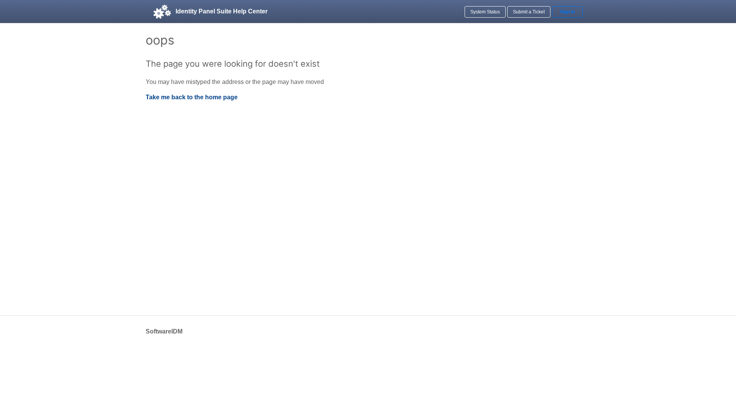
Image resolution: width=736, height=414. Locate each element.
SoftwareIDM (164, 331)
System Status (485, 12)
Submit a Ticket (529, 12)
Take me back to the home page (192, 97)
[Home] (162, 11)
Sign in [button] (567, 12)
